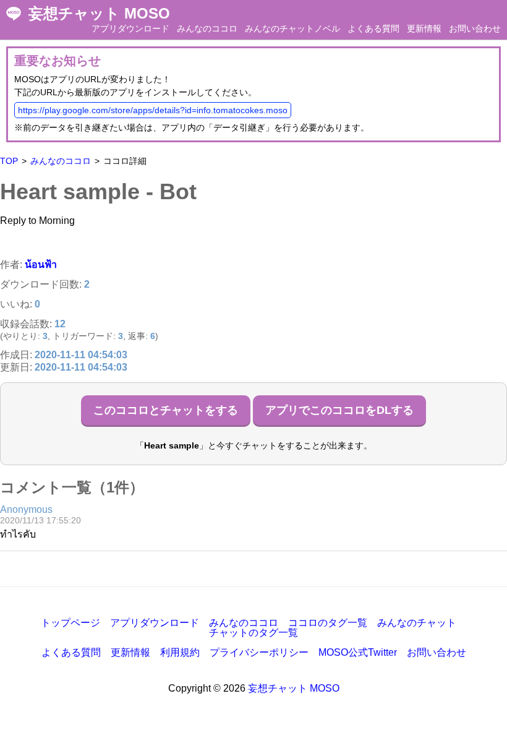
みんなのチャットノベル (292, 28)
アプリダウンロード (130, 28)
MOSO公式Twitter (357, 652)
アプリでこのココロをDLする (339, 410)
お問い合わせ (475, 28)
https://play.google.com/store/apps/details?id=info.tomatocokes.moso (153, 110)
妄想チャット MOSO (99, 13)
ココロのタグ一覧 (327, 622)
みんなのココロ (207, 28)
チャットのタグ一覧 (253, 632)
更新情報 (424, 28)
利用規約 (180, 652)
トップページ (70, 622)
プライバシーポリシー (259, 652)
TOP (9, 161)
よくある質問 (373, 28)
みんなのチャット (416, 622)
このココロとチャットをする (165, 410)
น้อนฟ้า (41, 264)
